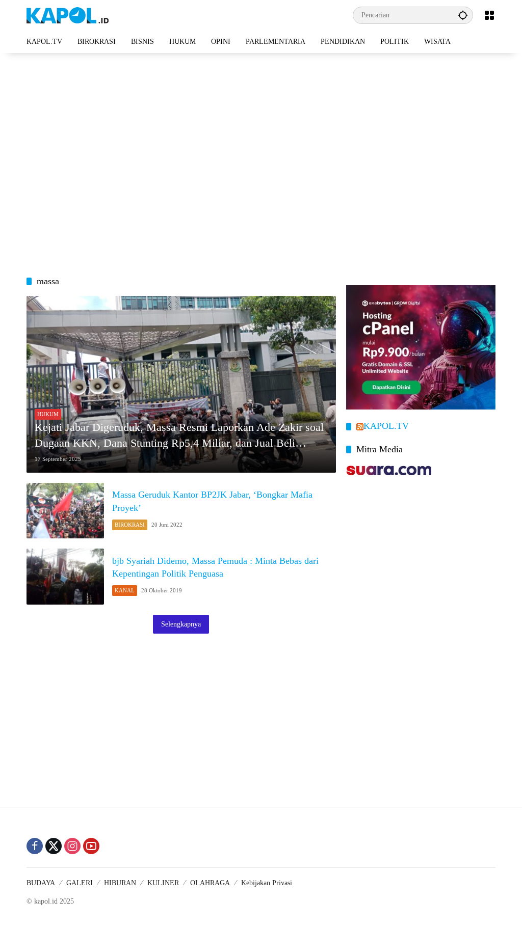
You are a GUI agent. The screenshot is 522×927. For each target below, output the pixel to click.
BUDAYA (41, 883)
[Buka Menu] (489, 15)
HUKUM (48, 414)
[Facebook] (35, 846)
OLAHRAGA (210, 883)
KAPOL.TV (386, 426)
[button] (463, 15)
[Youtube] (91, 846)
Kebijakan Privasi (266, 883)
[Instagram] (72, 846)
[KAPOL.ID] (68, 14)
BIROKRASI (130, 525)
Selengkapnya (181, 624)
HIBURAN (120, 883)
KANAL (125, 590)
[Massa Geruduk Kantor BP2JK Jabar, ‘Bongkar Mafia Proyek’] (65, 511)
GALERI (79, 883)
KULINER (163, 883)
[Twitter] (53, 846)
